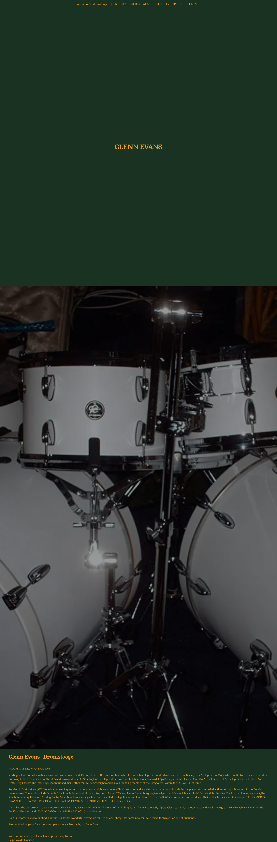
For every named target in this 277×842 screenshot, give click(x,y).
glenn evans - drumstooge (92, 4)
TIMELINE (178, 4)
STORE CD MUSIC (140, 4)
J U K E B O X (119, 4)
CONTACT (193, 4)
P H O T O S (162, 4)
